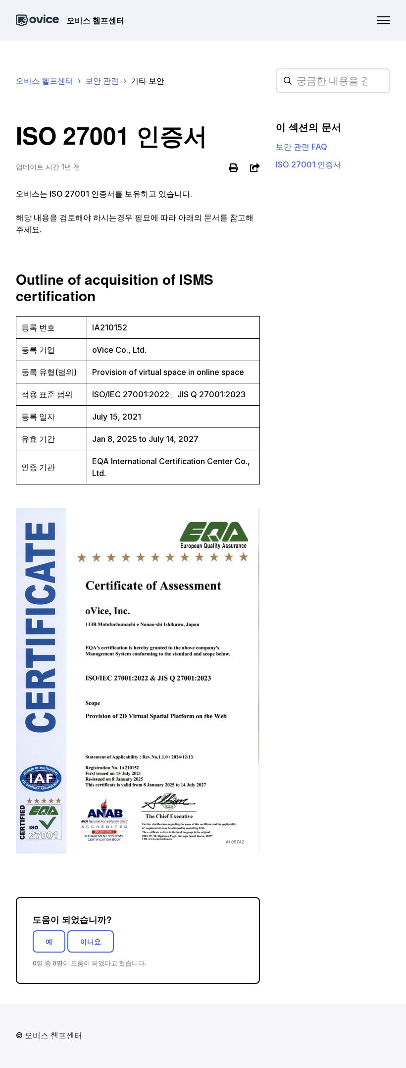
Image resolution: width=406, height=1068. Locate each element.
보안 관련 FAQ (301, 147)
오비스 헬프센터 (44, 81)
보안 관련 (102, 81)
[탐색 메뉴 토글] (383, 20)
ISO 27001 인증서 (308, 164)
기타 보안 (147, 81)
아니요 (90, 941)
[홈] (37, 20)
